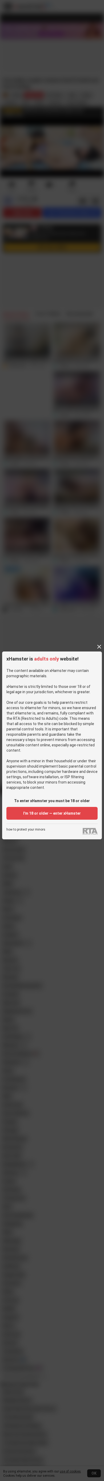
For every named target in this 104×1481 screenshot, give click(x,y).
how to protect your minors (25, 829)
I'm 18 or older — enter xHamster (52, 813)
